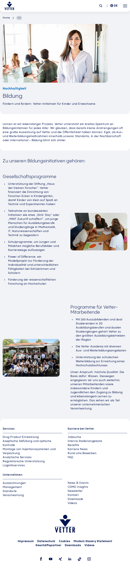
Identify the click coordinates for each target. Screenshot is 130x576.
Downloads (75, 499)
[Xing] (60, 559)
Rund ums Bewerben (82, 453)
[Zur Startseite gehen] (9, 6)
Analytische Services (17, 457)
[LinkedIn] (70, 559)
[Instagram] (89, 559)
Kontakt (73, 495)
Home (6, 18)
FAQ (70, 457)
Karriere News (78, 449)
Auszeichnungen (14, 483)
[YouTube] (50, 559)
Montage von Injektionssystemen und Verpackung (29, 451)
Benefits (73, 445)
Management (12, 487)
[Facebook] (41, 559)
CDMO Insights (78, 487)
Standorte (10, 491)
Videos (72, 503)
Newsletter (75, 491)
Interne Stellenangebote (85, 441)
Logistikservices (14, 465)
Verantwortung (13, 495)
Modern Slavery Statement (93, 541)
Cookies (64, 541)
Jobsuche (74, 437)
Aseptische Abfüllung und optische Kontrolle (27, 443)
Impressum (26, 541)
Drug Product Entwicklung (21, 437)
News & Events (78, 483)
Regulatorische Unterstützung (24, 461)
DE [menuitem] (116, 5)
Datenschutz (46, 541)
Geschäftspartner (48, 545)
